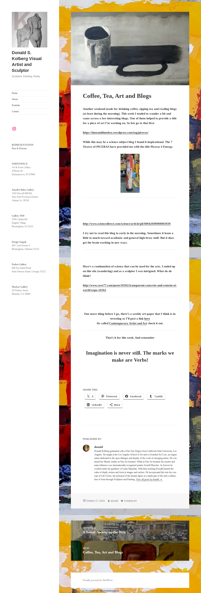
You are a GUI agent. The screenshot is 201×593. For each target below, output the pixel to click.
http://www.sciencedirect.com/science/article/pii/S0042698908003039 (127, 223)
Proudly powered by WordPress (98, 580)
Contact (15, 111)
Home (14, 93)
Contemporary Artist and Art (128, 323)
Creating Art (130, 500)
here (147, 318)
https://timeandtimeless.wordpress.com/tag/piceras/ (115, 132)
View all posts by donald (148, 479)
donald (114, 500)
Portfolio (16, 105)
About (15, 99)
